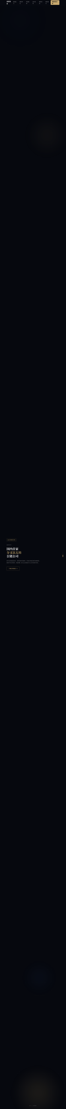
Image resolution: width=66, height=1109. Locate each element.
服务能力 (14, 2)
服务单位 (21, 2)
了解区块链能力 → (13, 568)
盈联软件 (9, 2)
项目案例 (27, 2)
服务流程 (40, 2)
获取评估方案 (54, 2)
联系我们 (47, 2)
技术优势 (34, 2)
